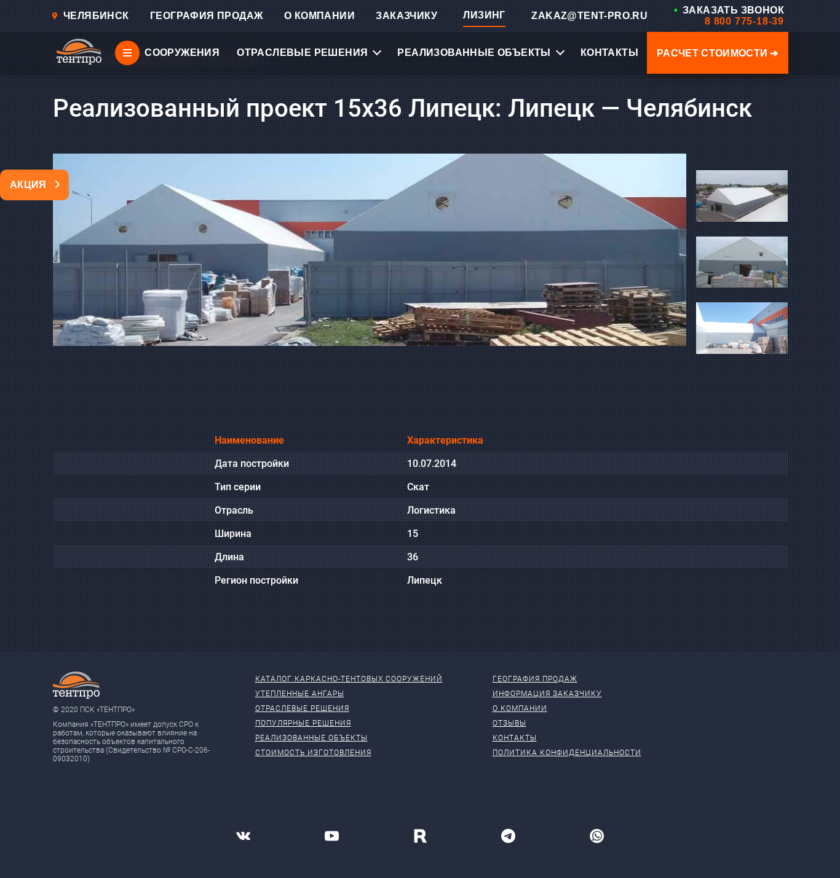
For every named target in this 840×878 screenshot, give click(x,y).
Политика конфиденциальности (567, 752)
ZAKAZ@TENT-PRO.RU (589, 15)
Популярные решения (303, 723)
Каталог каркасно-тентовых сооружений (349, 679)
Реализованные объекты (311, 738)
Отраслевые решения (302, 708)
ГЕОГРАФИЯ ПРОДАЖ (206, 15)
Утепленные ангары (299, 693)
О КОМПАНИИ (319, 15)
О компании (520, 708)
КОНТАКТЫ (609, 52)
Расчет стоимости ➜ (718, 53)
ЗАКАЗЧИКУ (406, 15)
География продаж (535, 679)
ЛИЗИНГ (484, 15)
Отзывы (509, 723)
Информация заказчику (547, 693)
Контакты (515, 738)
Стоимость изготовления (313, 752)
